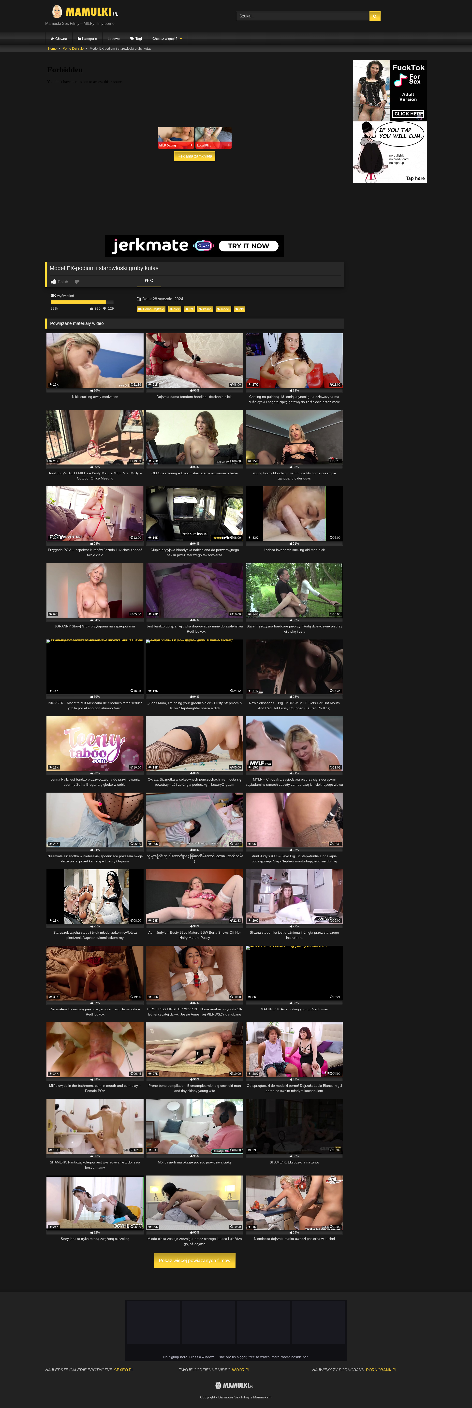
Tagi (138, 39)
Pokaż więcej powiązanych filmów (195, 1260)
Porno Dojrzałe (73, 48)
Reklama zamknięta (194, 156)
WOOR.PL (241, 1370)
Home (52, 48)
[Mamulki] (88, 12)
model (225, 309)
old (241, 309)
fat (191, 309)
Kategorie (89, 39)
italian (207, 309)
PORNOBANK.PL (382, 1370)
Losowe (114, 39)
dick (177, 309)
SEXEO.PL (124, 1370)
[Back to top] (456, 1393)
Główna (61, 39)
